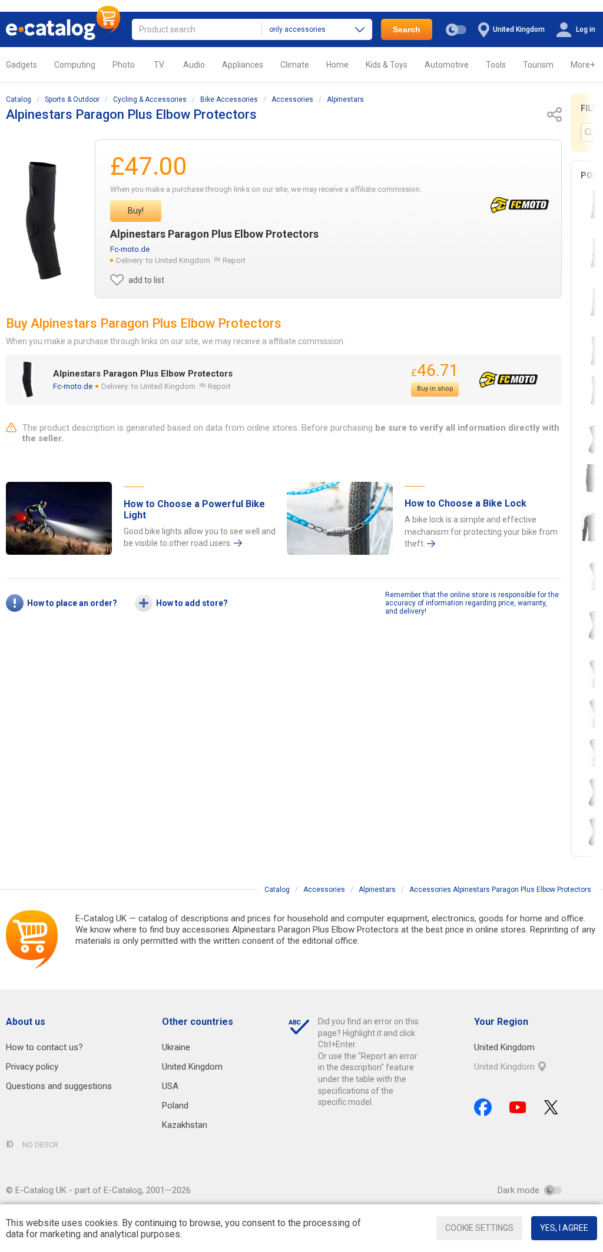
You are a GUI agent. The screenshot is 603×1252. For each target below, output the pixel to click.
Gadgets (21, 64)
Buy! (136, 210)
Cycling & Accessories (150, 99)
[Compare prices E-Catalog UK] (63, 29)
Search (406, 29)
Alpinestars (345, 99)
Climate (294, 64)
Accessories (292, 99)
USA (170, 1086)
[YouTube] (517, 1107)
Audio (194, 64)
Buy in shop (435, 388)
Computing (74, 64)
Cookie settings (479, 1228)
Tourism (538, 64)
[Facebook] (483, 1107)
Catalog (18, 99)
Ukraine (176, 1047)
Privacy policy (32, 1066)
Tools (496, 64)
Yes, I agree (564, 1228)
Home (337, 64)
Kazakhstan (184, 1125)
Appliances (242, 64)
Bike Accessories (229, 99)
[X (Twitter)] (551, 1107)
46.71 (435, 370)
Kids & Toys (386, 64)
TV (159, 64)
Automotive (447, 64)
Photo (123, 64)
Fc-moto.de (130, 249)
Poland (175, 1105)
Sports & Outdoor (72, 99)
